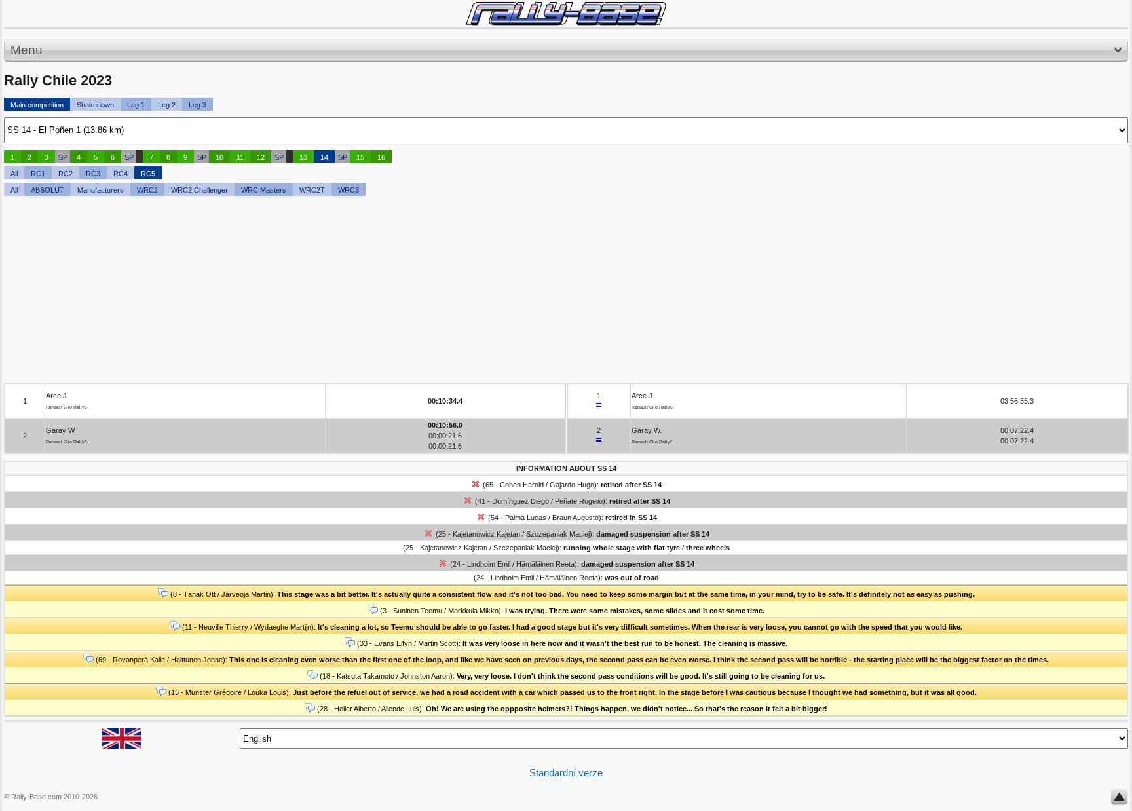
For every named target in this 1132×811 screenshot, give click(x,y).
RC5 (148, 174)
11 (240, 157)
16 (381, 157)
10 (219, 157)
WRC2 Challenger (199, 190)
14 (324, 157)
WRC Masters (263, 190)
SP (62, 157)
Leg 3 (197, 105)
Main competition (37, 105)
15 (360, 157)
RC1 (38, 174)
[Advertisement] (397, 291)
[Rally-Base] (566, 13)
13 (303, 157)
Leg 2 (167, 105)
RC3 (93, 174)
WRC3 (348, 190)
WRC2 (147, 190)
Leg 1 (136, 105)
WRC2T (312, 190)
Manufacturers (100, 190)
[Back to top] (1119, 800)
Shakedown (95, 105)
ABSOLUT (47, 190)
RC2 (65, 174)
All (14, 174)
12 (261, 157)
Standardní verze (566, 772)
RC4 (120, 174)
